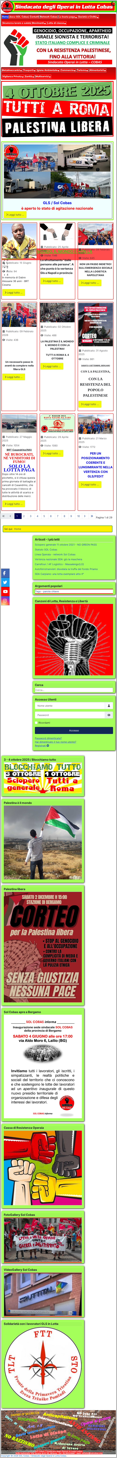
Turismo (81, 70)
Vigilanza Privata (12, 76)
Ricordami (44, 722)
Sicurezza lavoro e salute (16, 23)
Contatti (34, 16)
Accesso (74, 730)
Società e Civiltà (87, 16)
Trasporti (28, 70)
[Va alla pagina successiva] (85, 516)
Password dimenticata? (48, 738)
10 (78, 516)
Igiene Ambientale (47, 70)
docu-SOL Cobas (19, 16)
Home (5, 16)
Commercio (67, 70)
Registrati (41, 745)
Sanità (28, 76)
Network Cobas (49, 16)
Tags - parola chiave (47, 591)
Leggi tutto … (16, 214)
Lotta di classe (55, 23)
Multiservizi (42, 76)
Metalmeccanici (11, 70)
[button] (60, 260)
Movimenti (38, 23)
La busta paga (67, 16)
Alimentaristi (96, 70)
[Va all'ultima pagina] (92, 516)
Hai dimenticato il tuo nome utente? (55, 741)
